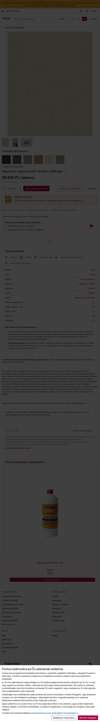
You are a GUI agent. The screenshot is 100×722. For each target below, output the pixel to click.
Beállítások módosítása (63, 718)
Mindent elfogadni (88, 718)
